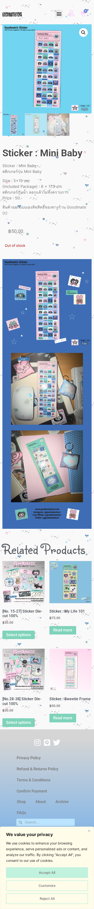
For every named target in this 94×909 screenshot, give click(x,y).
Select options (18, 635)
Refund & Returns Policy (37, 769)
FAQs (21, 813)
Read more (62, 630)
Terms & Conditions (33, 780)
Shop (21, 801)
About (40, 801)
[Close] (89, 831)
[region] (47, 868)
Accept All (47, 872)
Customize (47, 885)
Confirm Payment (32, 791)
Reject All (47, 898)
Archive (62, 801)
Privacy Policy (29, 758)
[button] (59, 14)
